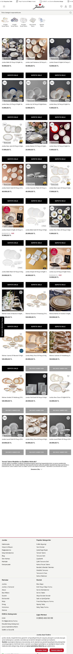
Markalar (5, 562)
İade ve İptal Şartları (43, 599)
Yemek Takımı (41, 553)
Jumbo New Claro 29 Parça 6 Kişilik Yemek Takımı (60, 230)
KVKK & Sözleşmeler (9, 614)
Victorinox (5, 607)
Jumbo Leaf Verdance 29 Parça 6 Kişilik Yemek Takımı (36, 62)
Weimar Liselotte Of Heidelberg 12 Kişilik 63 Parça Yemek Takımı (60, 355)
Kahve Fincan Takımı (43, 564)
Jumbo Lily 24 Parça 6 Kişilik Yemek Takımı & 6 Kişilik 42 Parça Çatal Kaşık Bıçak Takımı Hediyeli (60, 272)
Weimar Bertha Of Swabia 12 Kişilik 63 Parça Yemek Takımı (60, 313)
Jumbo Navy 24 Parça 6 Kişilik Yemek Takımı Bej (60, 104)
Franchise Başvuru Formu (45, 601)
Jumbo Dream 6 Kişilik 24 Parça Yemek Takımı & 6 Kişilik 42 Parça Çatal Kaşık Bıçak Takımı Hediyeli (13, 230)
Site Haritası (6, 559)
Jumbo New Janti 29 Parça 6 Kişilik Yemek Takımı (13, 146)
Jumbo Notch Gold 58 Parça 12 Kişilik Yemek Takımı (13, 188)
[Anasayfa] (38, 6)
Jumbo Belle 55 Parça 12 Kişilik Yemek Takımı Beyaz (13, 62)
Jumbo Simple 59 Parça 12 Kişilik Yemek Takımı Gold (36, 272)
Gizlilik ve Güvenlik (8, 630)
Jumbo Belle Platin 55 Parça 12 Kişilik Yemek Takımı (13, 272)
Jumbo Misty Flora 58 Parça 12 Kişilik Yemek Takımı (36, 355)
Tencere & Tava (41, 573)
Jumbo (4, 540)
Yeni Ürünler (40, 547)
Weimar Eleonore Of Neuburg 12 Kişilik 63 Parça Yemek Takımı (36, 313)
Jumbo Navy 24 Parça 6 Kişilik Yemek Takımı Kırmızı (60, 146)
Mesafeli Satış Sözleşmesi (10, 624)
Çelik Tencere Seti (42, 562)
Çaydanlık (39, 559)
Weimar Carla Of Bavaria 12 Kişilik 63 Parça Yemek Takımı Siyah (13, 313)
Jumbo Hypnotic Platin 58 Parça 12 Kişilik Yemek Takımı (36, 188)
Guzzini (4, 596)
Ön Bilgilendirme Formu (9, 621)
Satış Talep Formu (42, 607)
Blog (3, 556)
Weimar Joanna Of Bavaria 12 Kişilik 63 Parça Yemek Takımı (13, 355)
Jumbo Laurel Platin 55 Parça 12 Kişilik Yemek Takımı (60, 439)
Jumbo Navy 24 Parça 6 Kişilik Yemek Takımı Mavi (13, 104)
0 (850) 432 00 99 (44, 618)
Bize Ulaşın (39, 584)
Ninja (3, 601)
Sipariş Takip (40, 604)
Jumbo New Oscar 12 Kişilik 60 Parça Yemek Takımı (60, 397)
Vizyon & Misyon (7, 547)
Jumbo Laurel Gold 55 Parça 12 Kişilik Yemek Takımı (13, 439)
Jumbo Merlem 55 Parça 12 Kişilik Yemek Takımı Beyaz (36, 146)
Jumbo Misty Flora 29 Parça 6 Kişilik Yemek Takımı (36, 439)
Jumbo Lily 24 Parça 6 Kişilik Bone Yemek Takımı (36, 104)
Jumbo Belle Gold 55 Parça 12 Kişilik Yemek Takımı (36, 230)
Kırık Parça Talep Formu (44, 587)
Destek (39, 580)
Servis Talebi (40, 593)
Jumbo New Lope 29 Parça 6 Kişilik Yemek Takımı (60, 188)
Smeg (4, 604)
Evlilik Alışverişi (41, 544)
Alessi (4, 590)
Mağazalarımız (6, 550)
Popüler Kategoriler (43, 540)
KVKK (3, 618)
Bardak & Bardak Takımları (45, 567)
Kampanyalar (6, 564)
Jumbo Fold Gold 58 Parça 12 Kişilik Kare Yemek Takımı (36, 397)
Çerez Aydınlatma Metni (10, 627)
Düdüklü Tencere (42, 570)
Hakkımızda (5, 544)
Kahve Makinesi (41, 576)
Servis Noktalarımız (42, 590)
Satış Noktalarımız (8, 553)
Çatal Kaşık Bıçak (42, 550)
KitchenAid (5, 599)
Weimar (4, 610)
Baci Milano (5, 593)
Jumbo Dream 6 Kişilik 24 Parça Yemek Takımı (60, 62)
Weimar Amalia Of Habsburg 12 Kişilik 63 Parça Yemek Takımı (13, 397)
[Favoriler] (61, 6)
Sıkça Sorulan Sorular (43, 596)
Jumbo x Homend (8, 587)
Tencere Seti (40, 556)
